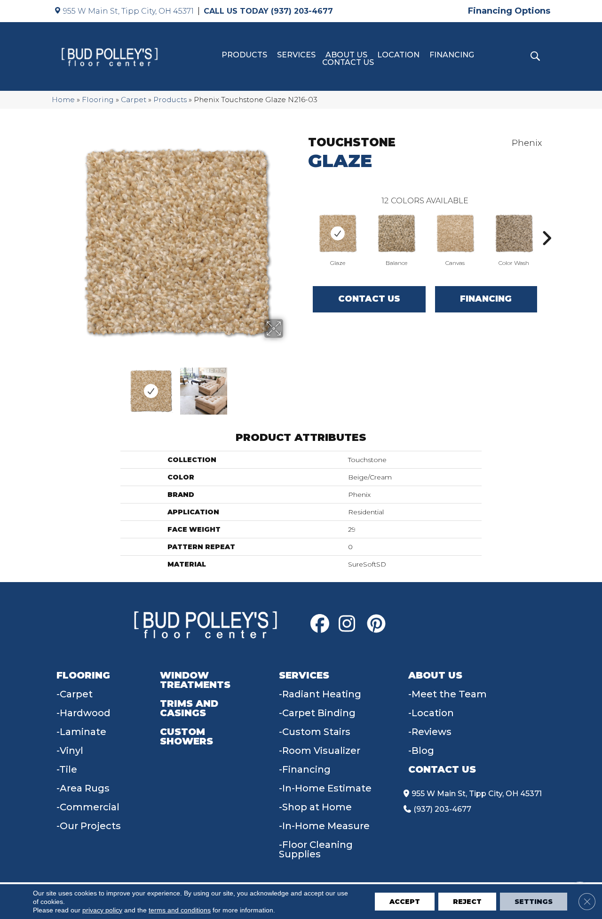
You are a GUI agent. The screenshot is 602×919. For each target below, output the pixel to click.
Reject (467, 901)
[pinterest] (378, 624)
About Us (346, 55)
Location (398, 55)
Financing (451, 55)
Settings (534, 901)
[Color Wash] (514, 233)
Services (296, 55)
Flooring (98, 99)
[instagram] (350, 624)
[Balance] (396, 233)
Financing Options (509, 11)
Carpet (133, 99)
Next (289, 386)
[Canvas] (455, 233)
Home (63, 99)
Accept (404, 901)
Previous (65, 386)
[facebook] (322, 624)
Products (244, 55)
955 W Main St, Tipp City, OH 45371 (128, 11)
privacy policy (102, 910)
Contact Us (348, 62)
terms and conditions (180, 910)
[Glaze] (337, 233)
